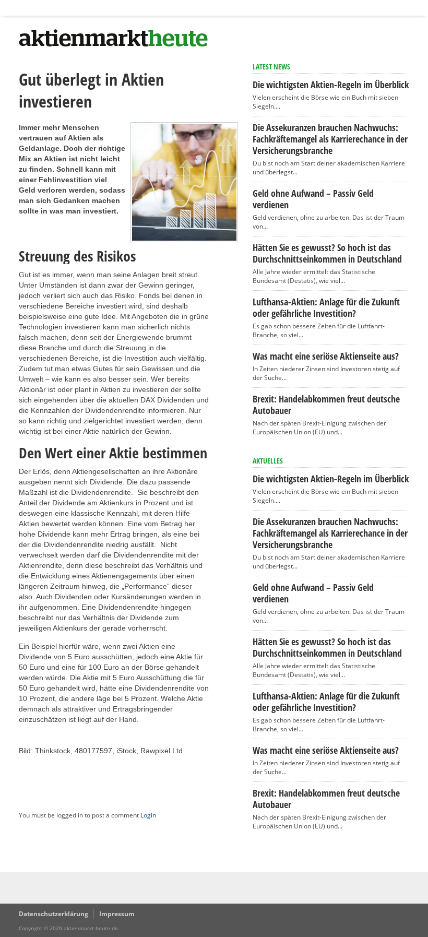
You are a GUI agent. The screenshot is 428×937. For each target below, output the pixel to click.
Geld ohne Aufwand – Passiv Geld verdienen (313, 198)
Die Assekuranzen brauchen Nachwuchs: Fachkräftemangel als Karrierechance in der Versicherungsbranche (330, 139)
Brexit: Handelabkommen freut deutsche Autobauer (326, 404)
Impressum (117, 913)
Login (148, 815)
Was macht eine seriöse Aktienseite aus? (326, 356)
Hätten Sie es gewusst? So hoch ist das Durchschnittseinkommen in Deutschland (327, 253)
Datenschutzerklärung (53, 913)
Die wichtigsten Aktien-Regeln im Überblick (331, 84)
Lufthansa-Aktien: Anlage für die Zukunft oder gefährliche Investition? (326, 307)
